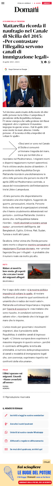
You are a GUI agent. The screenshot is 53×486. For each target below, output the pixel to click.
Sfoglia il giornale (24, 3)
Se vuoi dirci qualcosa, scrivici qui (26, 449)
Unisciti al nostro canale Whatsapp (26, 432)
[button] (42, 62)
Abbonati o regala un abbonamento (26, 440)
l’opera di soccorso (17, 308)
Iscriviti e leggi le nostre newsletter (27, 415)
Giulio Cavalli (8, 281)
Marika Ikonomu (6, 387)
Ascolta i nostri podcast (21, 423)
